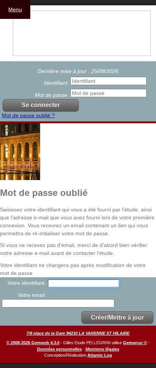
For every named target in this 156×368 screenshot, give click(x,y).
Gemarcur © (135, 342)
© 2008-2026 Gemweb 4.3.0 (32, 342)
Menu (15, 9)
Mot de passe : (52, 95)
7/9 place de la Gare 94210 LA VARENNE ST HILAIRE (78, 333)
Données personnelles (59, 349)
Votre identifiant (27, 283)
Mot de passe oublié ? (28, 115)
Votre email (32, 295)
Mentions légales (102, 349)
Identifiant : (57, 83)
